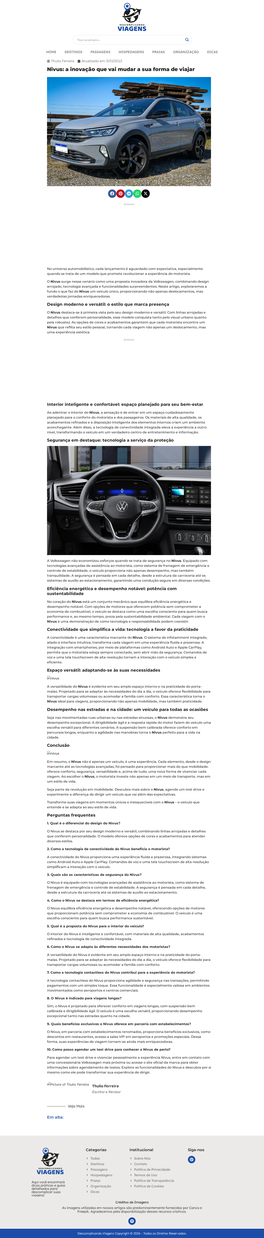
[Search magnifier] (187, 40)
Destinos (73, 52)
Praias (158, 52)
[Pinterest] (191, 1159)
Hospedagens (131, 52)
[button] (112, 193)
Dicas (212, 52)
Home (51, 52)
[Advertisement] (129, 236)
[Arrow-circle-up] (132, 1221)
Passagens (100, 52)
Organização (186, 52)
